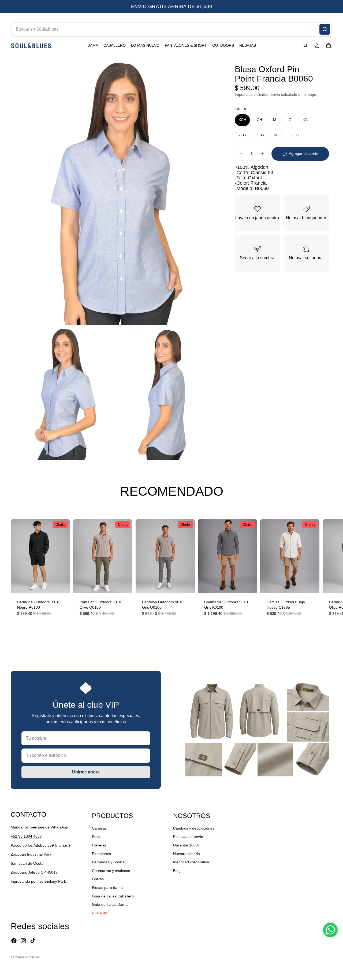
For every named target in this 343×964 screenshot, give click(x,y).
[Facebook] (14, 940)
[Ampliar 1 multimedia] (115, 190)
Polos (96, 836)
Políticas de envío (188, 836)
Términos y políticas (25, 957)
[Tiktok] (32, 940)
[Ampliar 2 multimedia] (63, 392)
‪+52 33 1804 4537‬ (26, 836)
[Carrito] (328, 46)
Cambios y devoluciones (193, 828)
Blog (177, 870)
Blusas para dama (107, 887)
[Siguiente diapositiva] (326, 571)
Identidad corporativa (191, 862)
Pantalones (101, 853)
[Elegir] (61, 585)
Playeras (99, 845)
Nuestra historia (186, 853)
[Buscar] (324, 29)
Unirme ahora (86, 772)
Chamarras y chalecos (111, 870)
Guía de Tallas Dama (110, 904)
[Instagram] (23, 940)
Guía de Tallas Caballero (113, 896)
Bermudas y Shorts (108, 862)
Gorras (98, 879)
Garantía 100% (186, 845)
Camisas (99, 828)
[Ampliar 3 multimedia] (167, 392)
